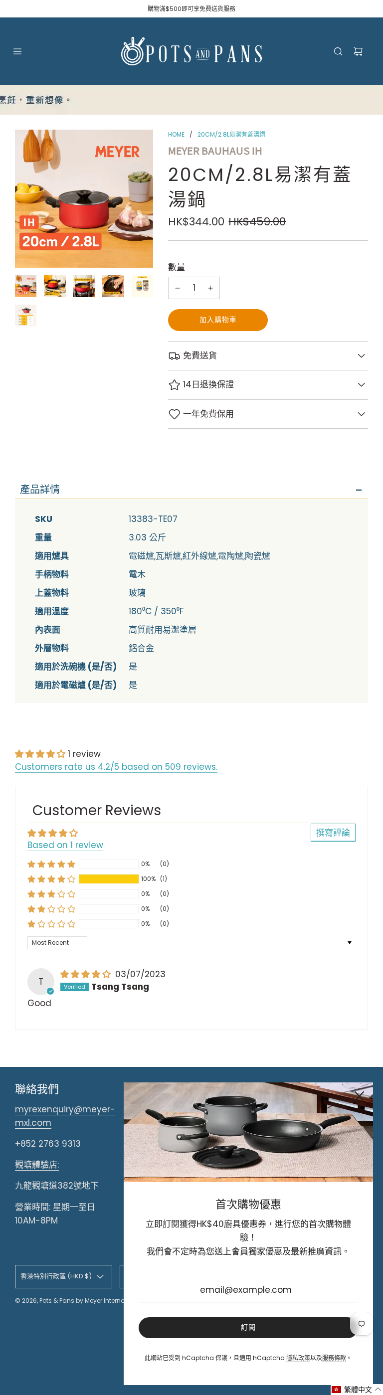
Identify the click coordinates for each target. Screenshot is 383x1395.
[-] (178, 288)
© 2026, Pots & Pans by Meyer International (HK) (86, 1300)
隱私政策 (298, 1358)
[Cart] (358, 51)
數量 (176, 267)
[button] (41, 754)
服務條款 (334, 1358)
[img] (86, 974)
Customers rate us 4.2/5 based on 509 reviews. (116, 767)
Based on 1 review (65, 845)
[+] (210, 288)
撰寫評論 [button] (333, 833)
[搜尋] (338, 51)
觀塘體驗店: (37, 1165)
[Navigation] (17, 51)
